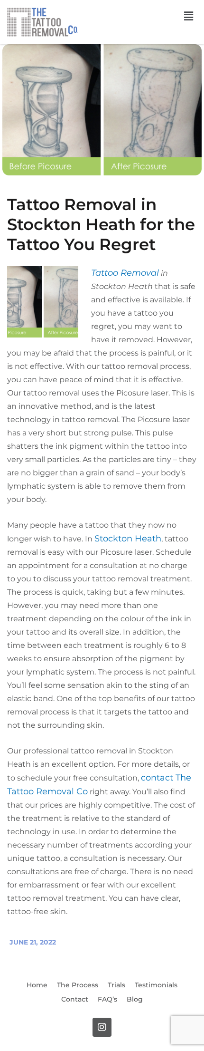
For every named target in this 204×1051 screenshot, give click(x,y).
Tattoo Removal (125, 273)
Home (37, 985)
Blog (135, 999)
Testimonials (156, 985)
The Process (77, 985)
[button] (189, 16)
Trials (116, 985)
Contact (74, 999)
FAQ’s (107, 999)
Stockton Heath (127, 538)
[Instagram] (102, 1027)
